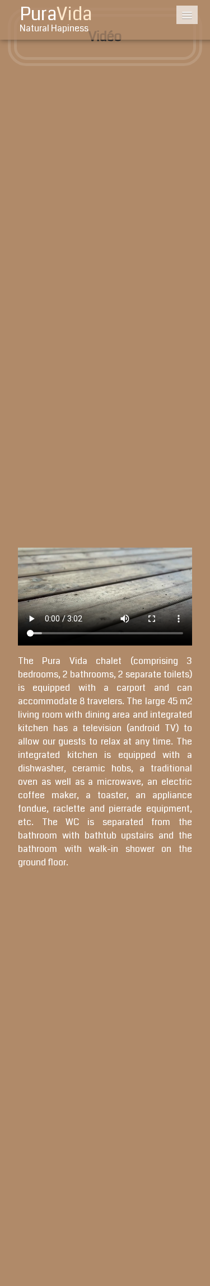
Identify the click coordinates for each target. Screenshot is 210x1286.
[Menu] (187, 15)
